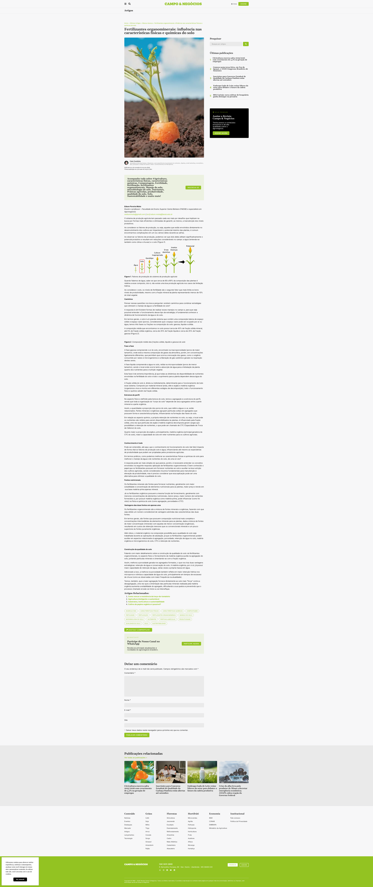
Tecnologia (128, 838)
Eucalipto (170, 825)
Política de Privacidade (238, 821)
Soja (147, 821)
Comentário (129, 673)
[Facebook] (167, 870)
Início (126, 23)
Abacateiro (171, 849)
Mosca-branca (147, 23)
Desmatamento (172, 828)
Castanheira (171, 845)
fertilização (143, 615)
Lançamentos (129, 835)
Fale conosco (235, 818)
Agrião (190, 821)
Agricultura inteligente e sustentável (143, 599)
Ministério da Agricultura (218, 828)
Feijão (148, 849)
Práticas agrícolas (167, 619)
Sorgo (148, 838)
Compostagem (192, 611)
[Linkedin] (174, 870)
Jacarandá (170, 821)
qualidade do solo (133, 623)
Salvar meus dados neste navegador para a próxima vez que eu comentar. (157, 730)
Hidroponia (192, 828)
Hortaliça (191, 849)
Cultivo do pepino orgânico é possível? (144, 604)
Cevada (148, 835)
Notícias (127, 818)
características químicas (173, 611)
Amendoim (149, 845)
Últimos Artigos (135, 23)
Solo (146, 623)
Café (147, 818)
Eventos (127, 821)
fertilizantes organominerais (164, 615)
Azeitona (191, 838)
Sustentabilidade (159, 623)
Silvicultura (171, 818)
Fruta (190, 835)
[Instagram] (163, 870)
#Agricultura (131, 611)
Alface (190, 842)
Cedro (169, 838)
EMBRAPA (212, 825)
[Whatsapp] (160, 870)
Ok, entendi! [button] (20, 879)
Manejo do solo (186, 615)
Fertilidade (130, 615)
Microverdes (192, 818)
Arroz (148, 832)
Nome (127, 700)
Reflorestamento (173, 832)
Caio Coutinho (135, 161)
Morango (191, 845)
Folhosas (191, 825)
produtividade (184, 619)
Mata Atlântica (172, 842)
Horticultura (192, 832)
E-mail (127, 710)
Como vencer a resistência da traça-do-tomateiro (149, 596)
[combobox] (226, 44)
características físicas (149, 611)
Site (126, 720)
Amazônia (170, 835)
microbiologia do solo (135, 619)
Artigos (128, 10)
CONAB (212, 821)
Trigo (147, 828)
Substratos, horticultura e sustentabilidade (146, 602)
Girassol (148, 842)
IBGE (211, 818)
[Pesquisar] (246, 44)
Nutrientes (152, 619)
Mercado (127, 828)
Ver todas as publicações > (135, 758)
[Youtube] (170, 870)
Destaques (128, 825)
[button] (125, 4)
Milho (147, 825)
